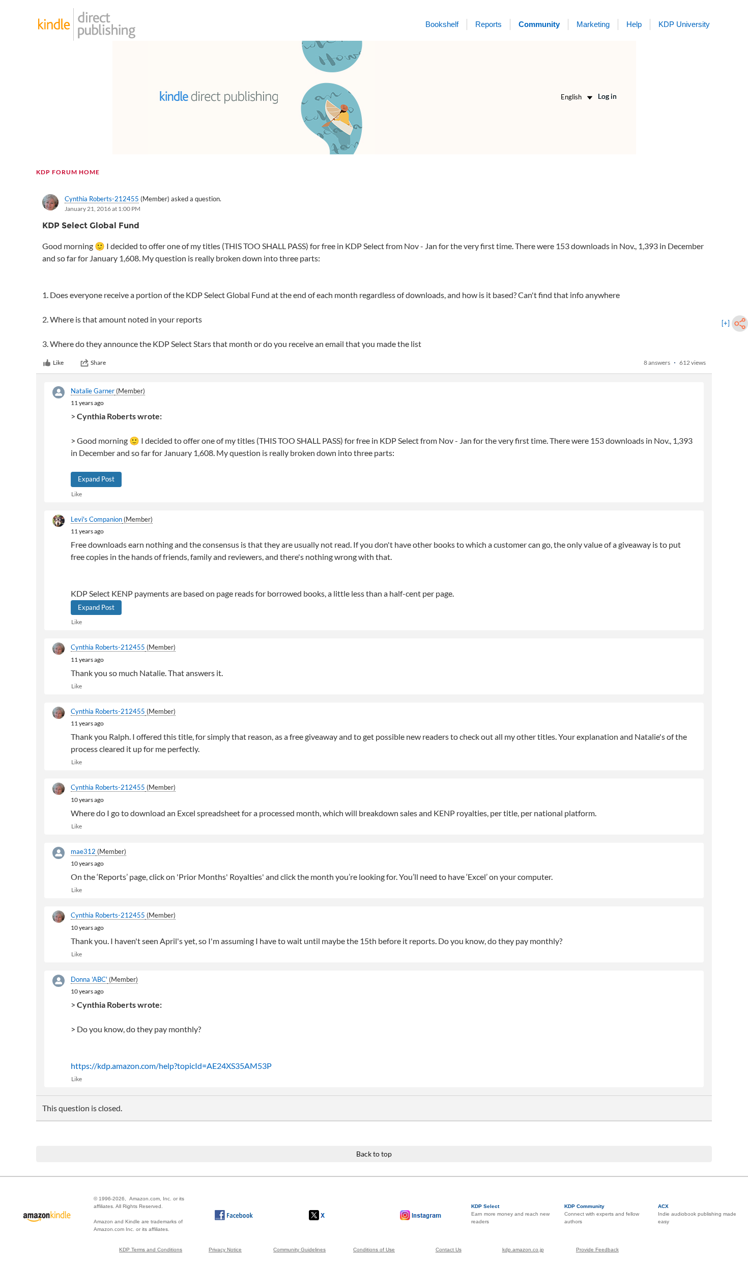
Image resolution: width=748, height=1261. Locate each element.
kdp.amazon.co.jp (523, 1249)
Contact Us (449, 1249)
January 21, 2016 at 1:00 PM (102, 208)
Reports (488, 24)
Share (98, 362)
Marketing (593, 24)
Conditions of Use (374, 1249)
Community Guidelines (299, 1249)
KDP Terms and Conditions (150, 1249)
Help (634, 24)
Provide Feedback (597, 1249)
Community (539, 24)
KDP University (684, 24)
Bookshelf (441, 24)
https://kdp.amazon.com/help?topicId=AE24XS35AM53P (171, 1065)
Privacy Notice (225, 1249)
